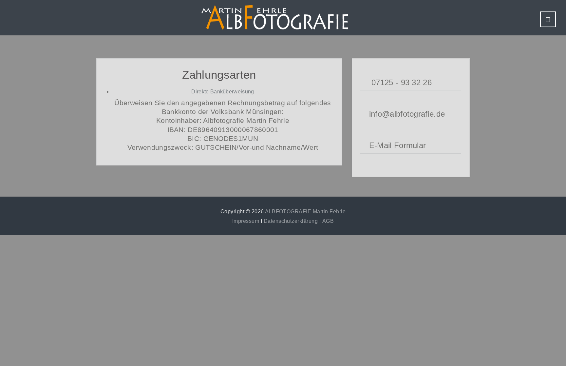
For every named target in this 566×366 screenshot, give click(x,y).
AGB (328, 221)
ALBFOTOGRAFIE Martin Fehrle (305, 211)
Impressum (245, 221)
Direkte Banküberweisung (222, 91)
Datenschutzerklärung (291, 221)
